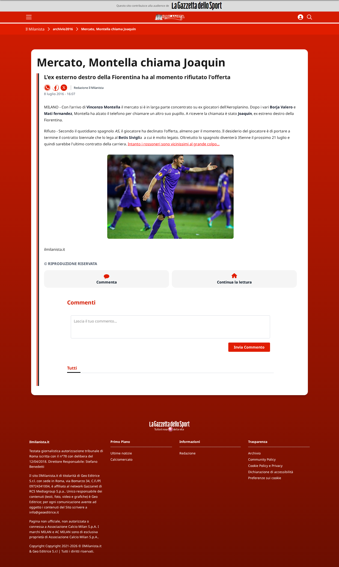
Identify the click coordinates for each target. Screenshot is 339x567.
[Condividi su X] (64, 87)
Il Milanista (35, 29)
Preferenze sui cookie (264, 478)
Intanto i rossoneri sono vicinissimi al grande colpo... (174, 143)
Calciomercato (121, 459)
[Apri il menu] (29, 17)
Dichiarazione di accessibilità (270, 472)
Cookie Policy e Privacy (265, 465)
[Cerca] (310, 17)
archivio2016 (63, 29)
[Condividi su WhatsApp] (47, 87)
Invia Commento (249, 347)
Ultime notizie (121, 453)
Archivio (254, 453)
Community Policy (262, 459)
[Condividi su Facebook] (55, 87)
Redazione (187, 453)
